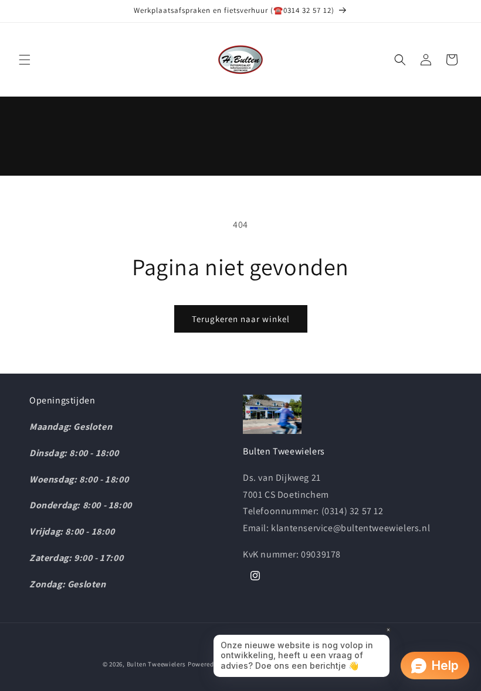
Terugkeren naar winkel (241, 318)
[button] (25, 60)
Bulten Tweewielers (157, 664)
